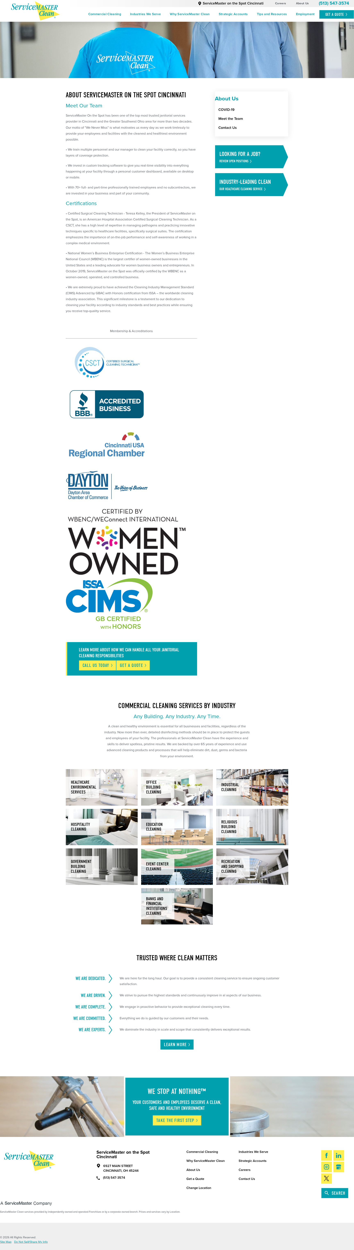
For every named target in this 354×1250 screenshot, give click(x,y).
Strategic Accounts (233, 14)
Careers (280, 3)
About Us (302, 3)
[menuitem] (105, 14)
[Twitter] (326, 1178)
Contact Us (247, 1179)
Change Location (198, 1188)
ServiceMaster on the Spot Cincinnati (233, 3)
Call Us (96, 665)
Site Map (5, 1241)
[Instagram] (326, 1167)
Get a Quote (195, 1179)
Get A (334, 14)
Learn (175, 1044)
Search (338, 1193)
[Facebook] (326, 1155)
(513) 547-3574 (334, 3)
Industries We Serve (145, 14)
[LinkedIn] (338, 1155)
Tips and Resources (272, 14)
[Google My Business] (338, 1167)
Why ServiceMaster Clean (190, 14)
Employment (305, 14)
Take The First (175, 1120)
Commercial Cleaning (104, 14)
